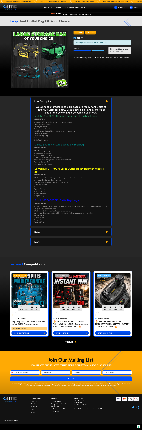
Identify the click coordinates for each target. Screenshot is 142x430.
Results (33, 404)
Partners (54, 398)
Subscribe (71, 379)
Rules (37, 231)
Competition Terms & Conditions (58, 405)
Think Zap (15, 420)
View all (69, 342)
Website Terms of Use (59, 409)
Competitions (36, 398)
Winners (34, 406)
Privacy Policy (106, 385)
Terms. (114, 385)
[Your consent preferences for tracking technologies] (138, 426)
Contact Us (55, 411)
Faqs (32, 409)
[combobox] (13, 372)
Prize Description (42, 101)
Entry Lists (34, 401)
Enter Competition (21, 333)
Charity (33, 412)
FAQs (37, 241)
